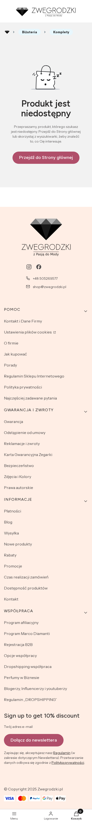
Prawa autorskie (18, 487)
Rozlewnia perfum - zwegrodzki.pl (7, 32)
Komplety (61, 32)
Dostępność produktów (26, 588)
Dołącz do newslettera (34, 740)
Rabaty (10, 555)
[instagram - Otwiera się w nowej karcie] (29, 267)
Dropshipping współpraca (28, 666)
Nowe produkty (18, 544)
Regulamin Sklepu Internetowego (34, 376)
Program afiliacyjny (21, 622)
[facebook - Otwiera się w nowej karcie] (39, 267)
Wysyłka (11, 533)
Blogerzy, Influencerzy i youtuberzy (35, 688)
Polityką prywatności (68, 762)
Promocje (13, 566)
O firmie (11, 343)
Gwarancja (13, 421)
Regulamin (61, 753)
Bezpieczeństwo (19, 465)
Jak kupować (15, 354)
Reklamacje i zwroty (22, 443)
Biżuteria (29, 32)
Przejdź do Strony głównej (46, 157)
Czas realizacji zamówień (26, 577)
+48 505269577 (45, 278)
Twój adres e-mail (18, 726)
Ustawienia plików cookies (28, 332)
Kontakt (11, 599)
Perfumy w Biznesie (21, 677)
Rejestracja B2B (18, 644)
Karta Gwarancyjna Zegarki (28, 454)
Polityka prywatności (23, 387)
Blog (8, 522)
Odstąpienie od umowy (24, 432)
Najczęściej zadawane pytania (30, 398)
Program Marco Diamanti (27, 633)
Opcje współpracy (20, 655)
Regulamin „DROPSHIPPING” (30, 699)
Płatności (12, 511)
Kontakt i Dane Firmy (23, 321)
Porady (10, 365)
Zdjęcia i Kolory (17, 476)
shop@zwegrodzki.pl (49, 287)
